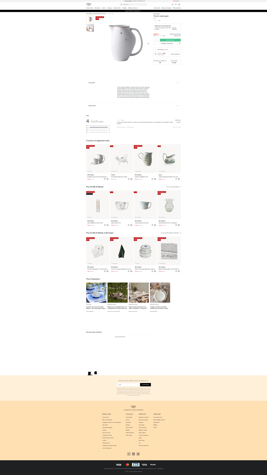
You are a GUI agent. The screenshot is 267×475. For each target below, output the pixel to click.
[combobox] (177, 1)
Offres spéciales (177, 8)
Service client (105, 417)
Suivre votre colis (106, 432)
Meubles (124, 8)
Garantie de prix (106, 443)
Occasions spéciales (143, 435)
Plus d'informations (175, 54)
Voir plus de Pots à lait (120, 336)
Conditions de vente (107, 435)
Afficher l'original (130, 127)
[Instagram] (133, 453)
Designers (141, 422)
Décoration (97, 8)
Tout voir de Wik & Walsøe (172, 186)
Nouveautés (157, 8)
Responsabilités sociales (159, 419)
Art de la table (89, 8)
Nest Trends (141, 440)
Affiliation (155, 425)
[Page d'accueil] (89, 4)
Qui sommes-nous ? (157, 417)
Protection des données (108, 437)
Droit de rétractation (107, 448)
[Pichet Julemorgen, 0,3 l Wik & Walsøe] (123, 43)
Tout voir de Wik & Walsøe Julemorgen (170, 232)
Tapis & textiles (117, 8)
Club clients (105, 425)
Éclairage (109, 8)
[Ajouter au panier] (107, 179)
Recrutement (156, 422)
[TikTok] (138, 453)
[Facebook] (129, 453)
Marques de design (166, 8)
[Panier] (179, 4)
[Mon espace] (172, 4)
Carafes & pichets (96, 13)
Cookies (104, 440)
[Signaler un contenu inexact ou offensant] (180, 127)
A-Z (139, 443)
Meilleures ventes (143, 430)
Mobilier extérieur (130, 432)
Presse (155, 427)
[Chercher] (121, 4)
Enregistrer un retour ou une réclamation (111, 422)
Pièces (140, 437)
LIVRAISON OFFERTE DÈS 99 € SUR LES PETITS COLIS (135, 0)
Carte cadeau (129, 435)
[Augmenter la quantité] (158, 40)
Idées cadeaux (142, 432)
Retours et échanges (107, 419)
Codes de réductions (144, 445)
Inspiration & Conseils (144, 417)
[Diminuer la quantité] (154, 40)
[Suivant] (148, 43)
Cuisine (103, 8)
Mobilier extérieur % (133, 8)
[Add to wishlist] (105, 179)
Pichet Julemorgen (110, 13)
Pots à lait (103, 13)
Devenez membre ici (174, 28)
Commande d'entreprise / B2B (109, 445)
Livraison (104, 430)
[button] (157, 20)
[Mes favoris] (175, 4)
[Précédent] (98, 43)
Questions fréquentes (107, 427)
